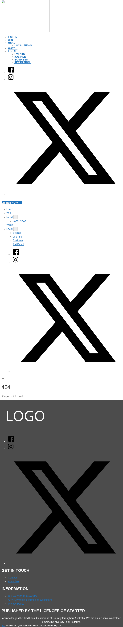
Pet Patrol (22, 62)
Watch (12, 48)
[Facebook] (11, 72)
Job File (20, 56)
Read (12, 42)
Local (12, 51)
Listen (12, 37)
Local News (23, 45)
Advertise (13, 581)
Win (10, 40)
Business (21, 59)
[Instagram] (10, 79)
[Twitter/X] (64, 194)
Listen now (10, 202)
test (3, 625)
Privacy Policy (16, 603)
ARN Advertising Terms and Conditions (30, 600)
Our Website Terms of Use (23, 596)
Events (19, 54)
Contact (12, 577)
